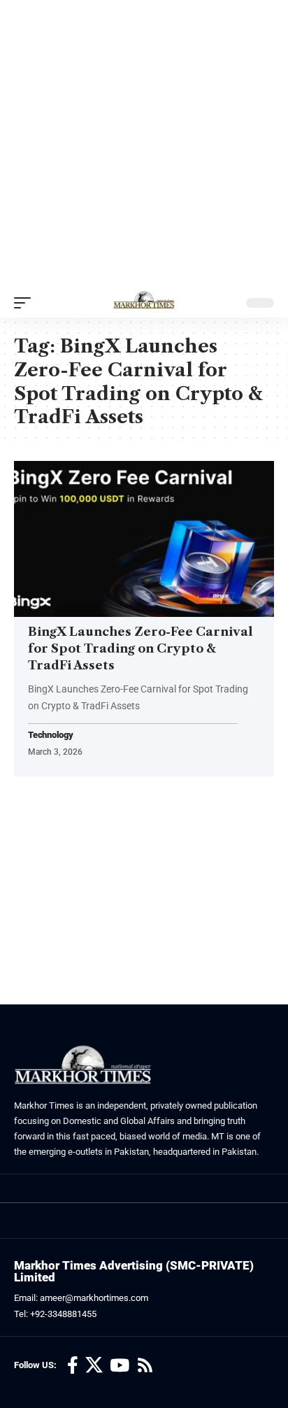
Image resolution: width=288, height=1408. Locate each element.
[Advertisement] (144, 144)
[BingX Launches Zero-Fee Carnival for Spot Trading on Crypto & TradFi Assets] (144, 539)
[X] (94, 1366)
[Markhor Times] (144, 303)
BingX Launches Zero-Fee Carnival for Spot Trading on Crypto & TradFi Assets (140, 648)
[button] (26, 302)
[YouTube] (119, 1366)
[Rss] (145, 1366)
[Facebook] (73, 1366)
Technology (50, 735)
